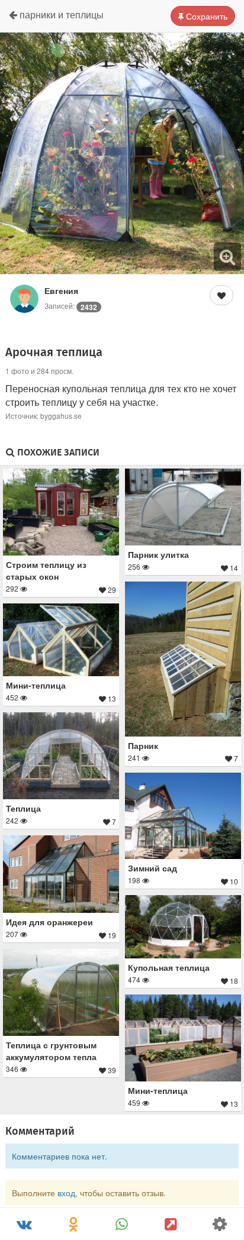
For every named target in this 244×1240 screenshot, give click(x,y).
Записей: (70, 306)
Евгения (61, 290)
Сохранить (205, 16)
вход (66, 1193)
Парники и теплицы (60, 14)
